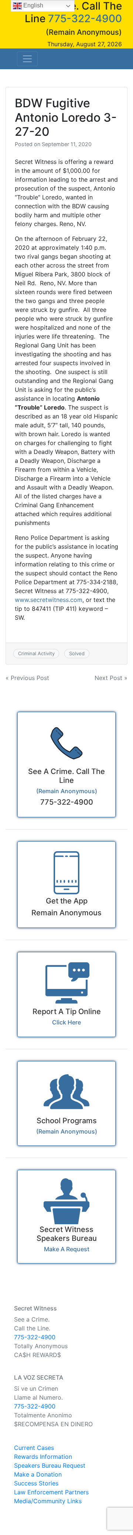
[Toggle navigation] (27, 58)
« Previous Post (27, 677)
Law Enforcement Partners (51, 1492)
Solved (77, 653)
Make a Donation (38, 1474)
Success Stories (36, 1483)
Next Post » (111, 677)
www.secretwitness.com (48, 599)
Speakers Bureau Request (49, 1465)
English (32, 5)
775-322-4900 (85, 18)
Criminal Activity (36, 653)
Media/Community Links (48, 1501)
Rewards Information (43, 1456)
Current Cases (34, 1447)
